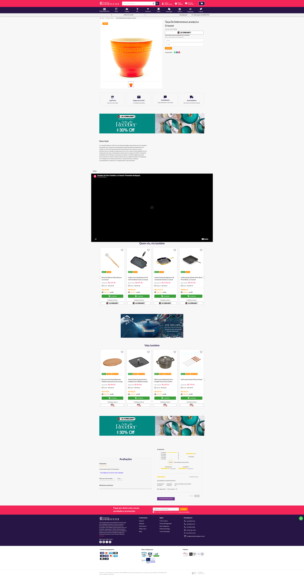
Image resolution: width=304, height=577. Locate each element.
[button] (153, 3)
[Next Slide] (145, 15)
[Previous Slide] (111, 15)
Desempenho (168, 466)
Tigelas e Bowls (110, 18)
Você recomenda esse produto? (183, 484)
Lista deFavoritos (191, 3)
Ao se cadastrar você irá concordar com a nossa (166, 512)
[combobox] (140, 3)
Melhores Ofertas (130, 15)
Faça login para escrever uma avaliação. (112, 472)
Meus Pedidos (180, 3)
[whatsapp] (175, 52)
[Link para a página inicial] (102, 18)
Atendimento (183, 15)
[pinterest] (179, 52)
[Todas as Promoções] (152, 337)
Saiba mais (101, 535)
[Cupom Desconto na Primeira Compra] (152, 435)
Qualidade (186, 466)
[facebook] (177, 52)
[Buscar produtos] (157, 3)
